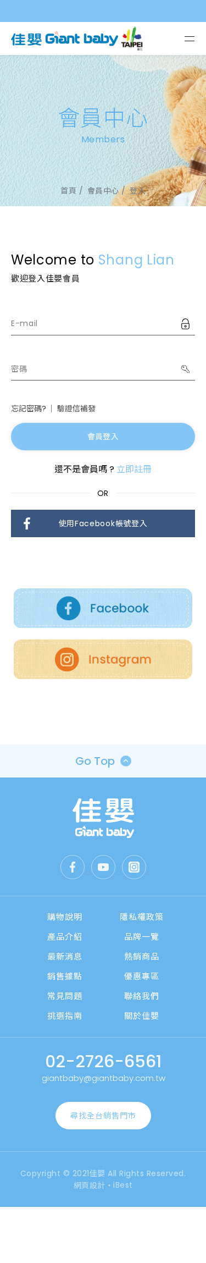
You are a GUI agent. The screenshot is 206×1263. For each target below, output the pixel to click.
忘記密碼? (28, 408)
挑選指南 (64, 1016)
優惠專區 (141, 976)
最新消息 (64, 956)
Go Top (95, 761)
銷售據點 (64, 976)
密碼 (19, 368)
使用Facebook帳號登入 (103, 523)
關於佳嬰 (141, 1016)
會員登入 (103, 436)
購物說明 (64, 917)
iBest (123, 1184)
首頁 (68, 191)
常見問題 (64, 996)
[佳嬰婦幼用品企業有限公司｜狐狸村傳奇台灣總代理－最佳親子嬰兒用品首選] (103, 818)
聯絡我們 (141, 996)
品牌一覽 (141, 936)
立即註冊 (134, 469)
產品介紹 (64, 936)
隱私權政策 (142, 917)
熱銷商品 (141, 956)
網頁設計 (89, 1185)
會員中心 (103, 191)
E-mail (24, 323)
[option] (103, 130)
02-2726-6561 (103, 1061)
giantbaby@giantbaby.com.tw (103, 1078)
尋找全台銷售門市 (103, 1115)
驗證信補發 (76, 408)
